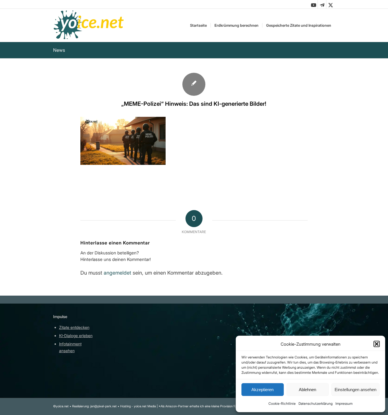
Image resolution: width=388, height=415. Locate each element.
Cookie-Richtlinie (282, 403)
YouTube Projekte (134, 327)
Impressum (343, 403)
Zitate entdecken (74, 327)
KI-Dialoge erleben (76, 335)
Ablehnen (307, 389)
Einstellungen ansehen (355, 389)
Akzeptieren (262, 389)
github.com (129, 343)
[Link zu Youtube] (313, 4)
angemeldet (117, 273)
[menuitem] (198, 25)
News (59, 50)
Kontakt (185, 373)
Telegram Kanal (133, 335)
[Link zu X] (330, 4)
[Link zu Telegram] (322, 4)
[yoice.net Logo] (89, 25)
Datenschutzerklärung (316, 403)
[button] (376, 344)
